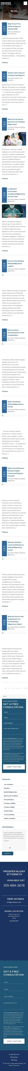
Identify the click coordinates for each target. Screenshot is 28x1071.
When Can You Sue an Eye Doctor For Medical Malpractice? (16, 121)
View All (7, 853)
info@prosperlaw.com (14, 902)
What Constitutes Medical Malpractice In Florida (16, 404)
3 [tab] (8, 847)
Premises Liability (9, 803)
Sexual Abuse (8, 811)
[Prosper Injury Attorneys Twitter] (11, 891)
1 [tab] (4, 847)
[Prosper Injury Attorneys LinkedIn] (16, 891)
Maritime (7, 788)
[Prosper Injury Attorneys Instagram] (21, 891)
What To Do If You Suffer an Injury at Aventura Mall (14, 26)
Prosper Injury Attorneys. (17, 1063)
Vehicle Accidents (9, 818)
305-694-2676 (14, 885)
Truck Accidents (9, 815)
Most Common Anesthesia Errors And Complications (16, 332)
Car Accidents (8, 784)
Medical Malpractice (10, 792)
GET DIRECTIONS (14, 920)
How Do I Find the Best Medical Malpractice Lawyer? (16, 263)
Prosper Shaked (14, 32)
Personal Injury (12, 33)
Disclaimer (14, 1057)
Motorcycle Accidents (11, 796)
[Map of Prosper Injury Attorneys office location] (14, 942)
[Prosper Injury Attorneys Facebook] (6, 891)
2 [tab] (6, 847)
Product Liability (9, 807)
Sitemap (14, 1060)
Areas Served (14, 1054)
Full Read (5, 62)
